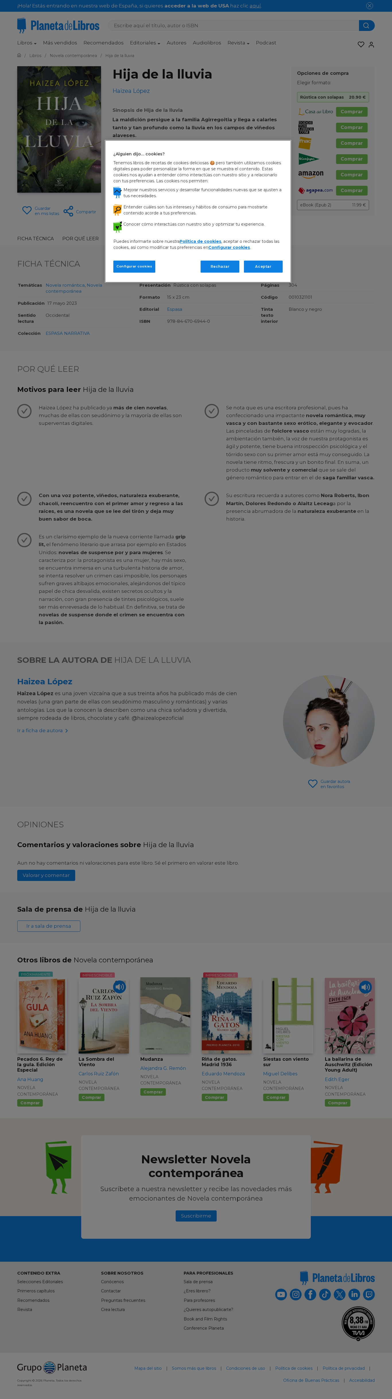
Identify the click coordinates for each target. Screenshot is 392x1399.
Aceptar (263, 266)
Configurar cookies (134, 266)
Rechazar (220, 266)
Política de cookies (200, 241)
